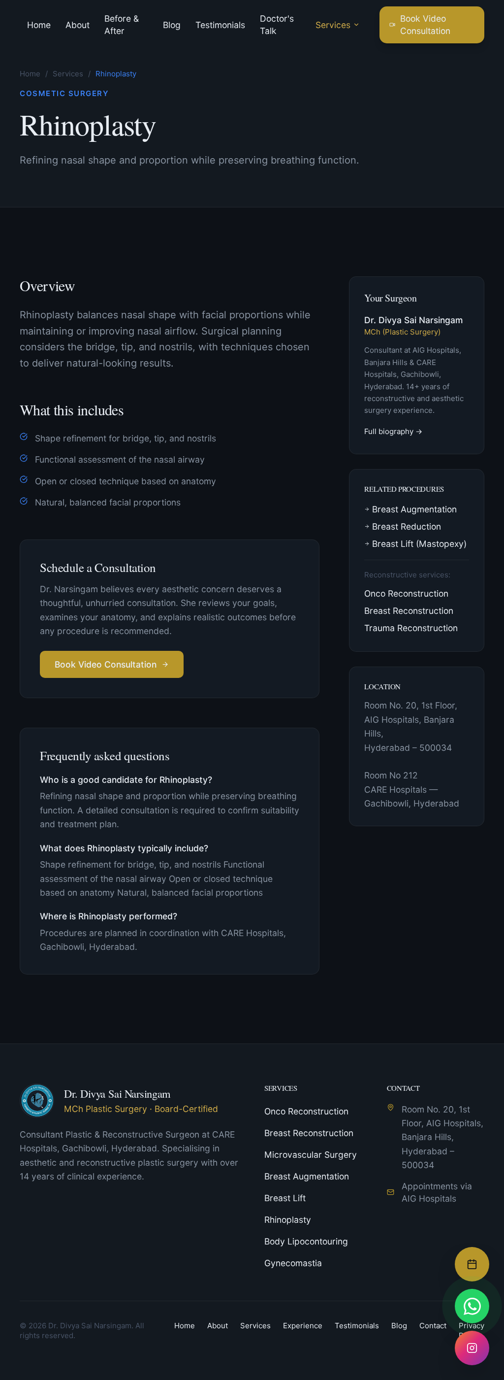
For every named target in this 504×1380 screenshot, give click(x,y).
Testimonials (220, 25)
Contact (432, 1325)
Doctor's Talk (277, 24)
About (77, 25)
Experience (302, 1325)
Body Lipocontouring (306, 1241)
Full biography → (393, 431)
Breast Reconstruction (408, 611)
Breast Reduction (406, 526)
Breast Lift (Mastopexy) (419, 544)
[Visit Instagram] (472, 1348)
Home (39, 25)
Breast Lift (285, 1198)
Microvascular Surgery (310, 1154)
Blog (172, 25)
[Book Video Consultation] (472, 1264)
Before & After (121, 24)
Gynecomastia (293, 1263)
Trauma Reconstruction (411, 628)
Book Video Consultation (425, 24)
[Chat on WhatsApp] (472, 1306)
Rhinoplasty (287, 1219)
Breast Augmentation (414, 509)
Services (332, 25)
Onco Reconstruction (406, 593)
